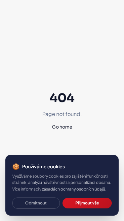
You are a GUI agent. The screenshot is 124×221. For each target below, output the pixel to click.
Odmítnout (36, 202)
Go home (62, 127)
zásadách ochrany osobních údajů (73, 189)
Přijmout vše (87, 202)
